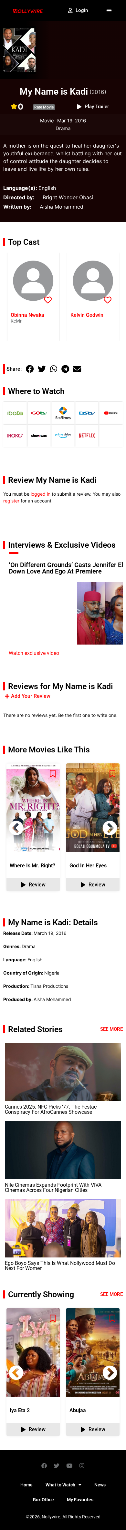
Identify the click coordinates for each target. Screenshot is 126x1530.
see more (111, 1294)
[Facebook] (44, 1465)
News (100, 1484)
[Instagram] (82, 1465)
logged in (40, 494)
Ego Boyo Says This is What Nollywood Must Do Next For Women (60, 1265)
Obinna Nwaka (27, 315)
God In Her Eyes (88, 866)
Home (26, 1484)
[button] (109, 10)
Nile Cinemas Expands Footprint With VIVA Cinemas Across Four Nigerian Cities (53, 1187)
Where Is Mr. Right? (32, 866)
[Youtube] (69, 1465)
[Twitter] (56, 1465)
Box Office (43, 1499)
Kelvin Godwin (86, 315)
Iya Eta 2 (20, 1410)
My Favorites (80, 1499)
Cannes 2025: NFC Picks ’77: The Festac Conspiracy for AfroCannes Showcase (51, 1109)
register (11, 500)
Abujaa (77, 1410)
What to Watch (60, 1484)
